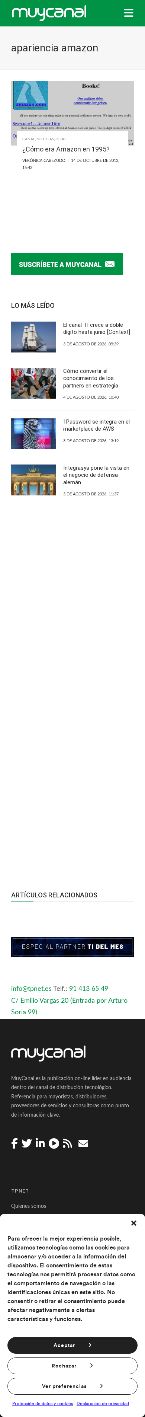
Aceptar (64, 1345)
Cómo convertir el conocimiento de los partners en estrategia (90, 378)
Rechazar (64, 1366)
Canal (28, 139)
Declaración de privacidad (103, 1403)
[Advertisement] (72, 773)
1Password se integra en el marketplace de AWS (96, 425)
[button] (134, 1223)
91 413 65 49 (88, 989)
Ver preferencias (64, 1386)
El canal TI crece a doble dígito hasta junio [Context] (96, 329)
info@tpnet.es (31, 989)
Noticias (45, 139)
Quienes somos (28, 1206)
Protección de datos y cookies (42, 1403)
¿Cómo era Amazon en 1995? (66, 149)
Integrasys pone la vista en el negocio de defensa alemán (96, 475)
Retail (61, 139)
